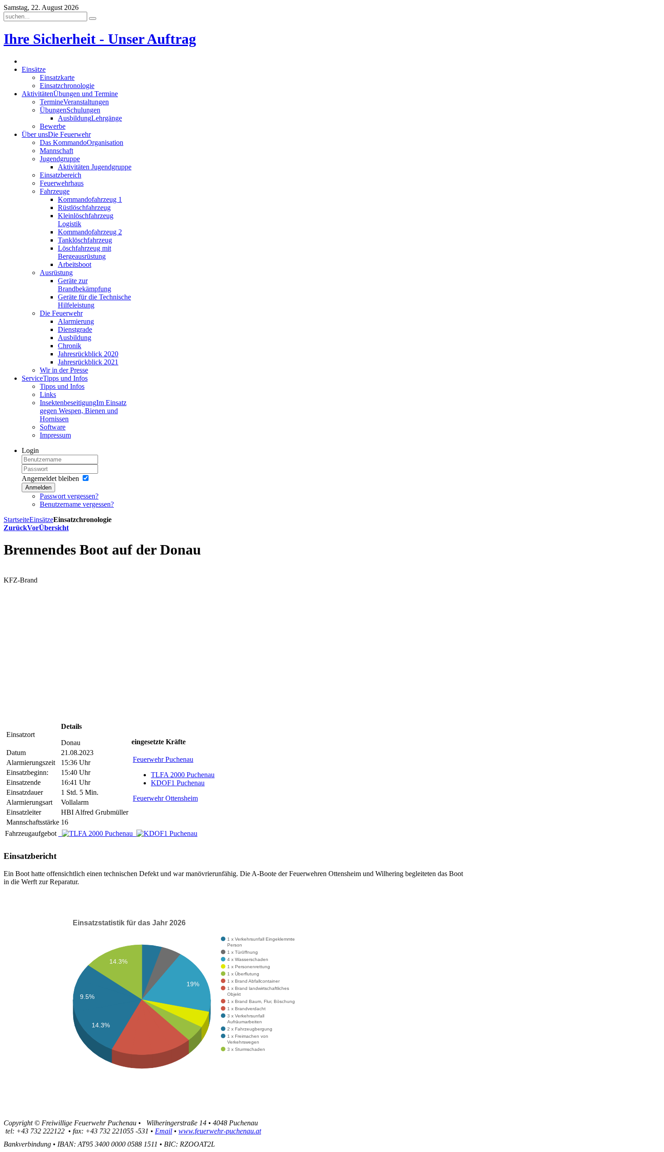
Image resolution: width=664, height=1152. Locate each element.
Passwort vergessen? (69, 496)
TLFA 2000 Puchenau (183, 775)
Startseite (16, 519)
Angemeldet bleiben (50, 478)
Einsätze (41, 519)
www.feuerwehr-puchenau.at (219, 1131)
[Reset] (92, 18)
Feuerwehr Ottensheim (165, 798)
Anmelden (38, 487)
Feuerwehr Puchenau (163, 759)
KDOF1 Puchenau (178, 783)
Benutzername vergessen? (77, 504)
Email (163, 1131)
